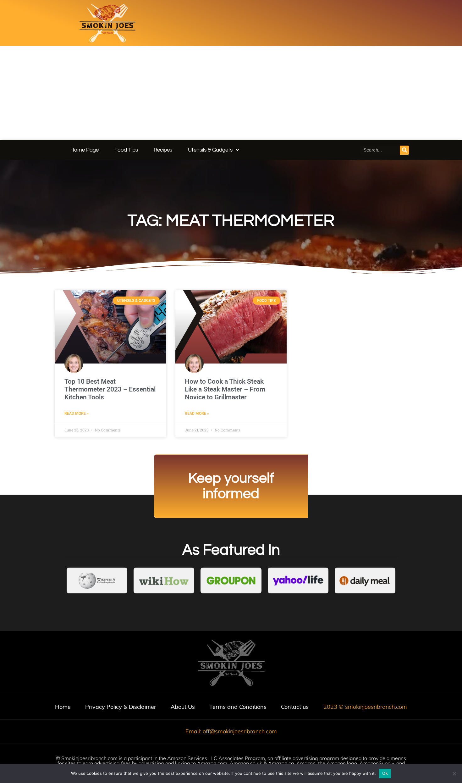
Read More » (76, 413)
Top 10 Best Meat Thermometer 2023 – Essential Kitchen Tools (110, 389)
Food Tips (126, 150)
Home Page (84, 150)
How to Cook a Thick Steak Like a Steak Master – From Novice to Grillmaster (225, 389)
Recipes (163, 150)
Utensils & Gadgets (210, 150)
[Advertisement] (231, 93)
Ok (385, 773)
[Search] (404, 150)
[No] (454, 773)
